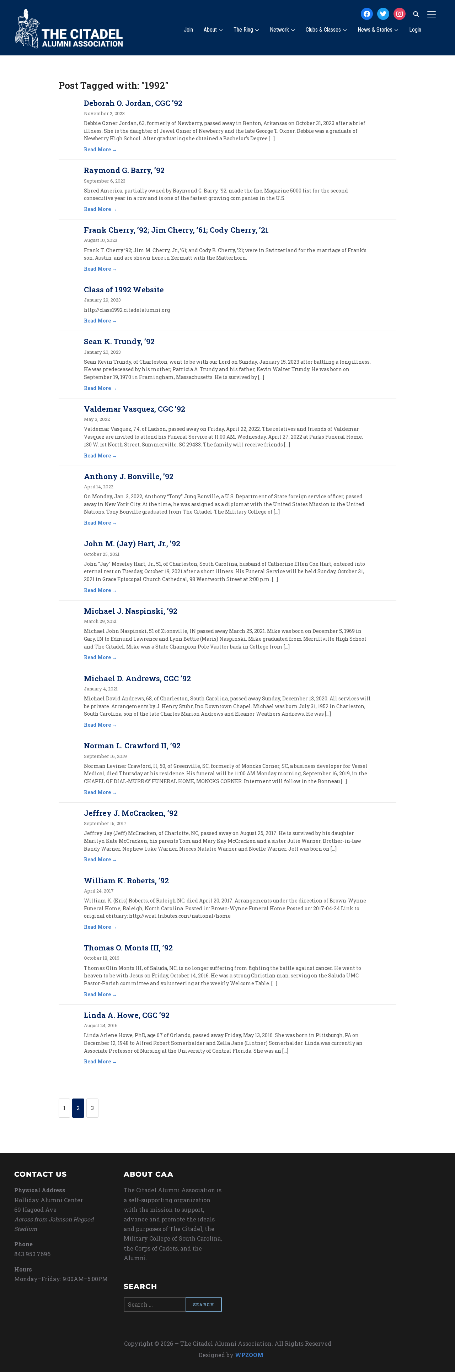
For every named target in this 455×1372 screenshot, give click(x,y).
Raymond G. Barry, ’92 (124, 170)
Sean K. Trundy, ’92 (119, 341)
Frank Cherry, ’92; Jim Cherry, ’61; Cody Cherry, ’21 (176, 230)
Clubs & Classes (323, 29)
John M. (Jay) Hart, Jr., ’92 (132, 543)
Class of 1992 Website (124, 289)
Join (188, 29)
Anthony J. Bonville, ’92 (128, 476)
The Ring (243, 29)
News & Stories (375, 29)
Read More (97, 149)
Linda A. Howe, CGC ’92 (127, 1015)
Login (415, 29)
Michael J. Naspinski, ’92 (130, 611)
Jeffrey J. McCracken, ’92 (131, 813)
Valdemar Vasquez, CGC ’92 (134, 409)
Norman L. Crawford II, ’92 (132, 745)
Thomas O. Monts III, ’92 (128, 948)
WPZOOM (249, 1355)
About (210, 29)
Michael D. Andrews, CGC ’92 (137, 678)
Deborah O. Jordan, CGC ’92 (133, 103)
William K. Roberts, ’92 (126, 880)
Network (279, 29)
